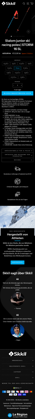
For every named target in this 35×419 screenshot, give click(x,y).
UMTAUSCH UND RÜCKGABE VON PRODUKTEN (17, 155)
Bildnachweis (7, 406)
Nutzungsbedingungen (13, 408)
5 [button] (17, 36)
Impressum (6, 403)
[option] (18, 20)
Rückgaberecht (24, 408)
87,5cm (21, 63)
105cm (26, 73)
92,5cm (9, 68)
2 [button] (13, 36)
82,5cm (6, 63)
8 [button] (22, 36)
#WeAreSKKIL (17, 360)
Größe (17, 60)
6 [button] (19, 36)
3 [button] (14, 36)
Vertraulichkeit (28, 403)
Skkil (17, 377)
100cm (9, 73)
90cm (29, 63)
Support (17, 371)
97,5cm (25, 68)
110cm (22, 77)
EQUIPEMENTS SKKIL (17, 366)
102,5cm (17, 73)
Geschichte (17, 262)
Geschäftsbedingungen (16, 403)
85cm (14, 63)
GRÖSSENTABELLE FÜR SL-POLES (17, 150)
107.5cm (13, 77)
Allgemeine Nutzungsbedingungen (21, 406)
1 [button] (11, 36)
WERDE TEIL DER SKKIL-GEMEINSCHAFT (17, 383)
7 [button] (20, 36)
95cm (17, 68)
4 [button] (16, 36)
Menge (17, 81)
